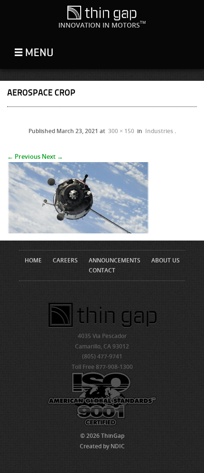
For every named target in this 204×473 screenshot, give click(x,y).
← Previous (23, 156)
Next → (52, 156)
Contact (102, 270)
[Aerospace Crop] (78, 231)
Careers (65, 260)
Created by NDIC (102, 446)
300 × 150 (121, 131)
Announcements (114, 260)
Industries (159, 131)
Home (33, 260)
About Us (165, 260)
